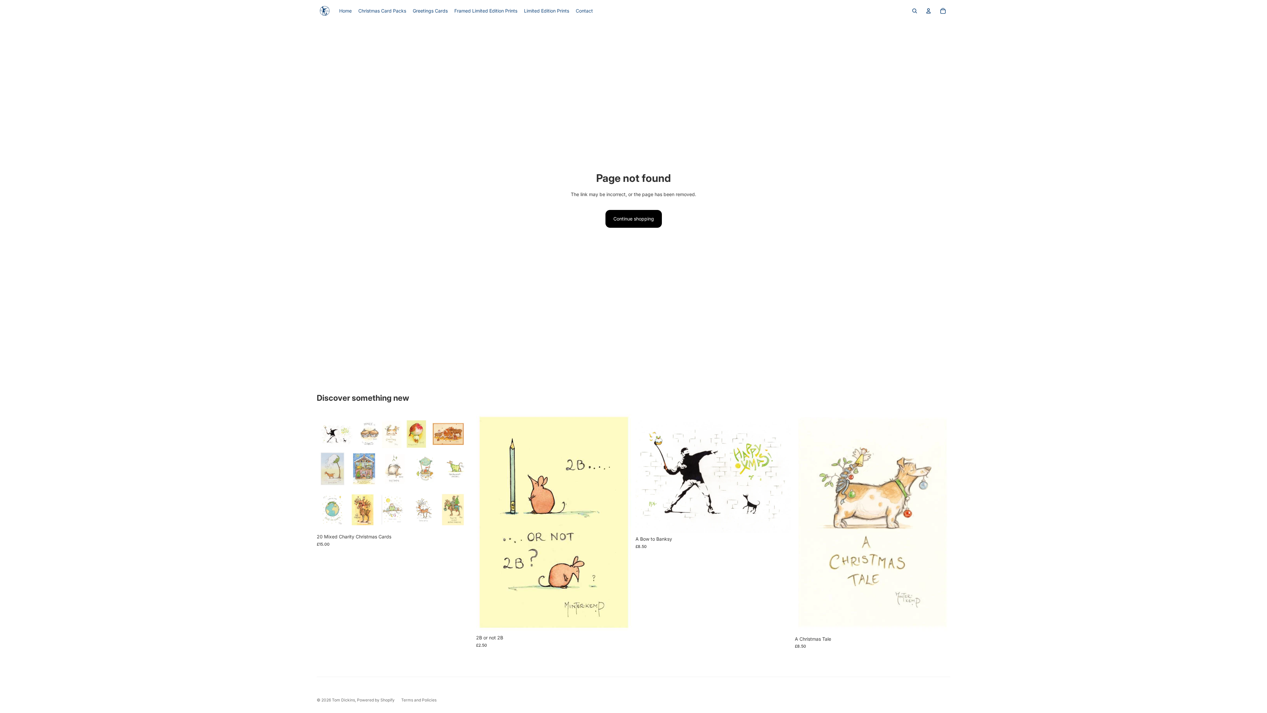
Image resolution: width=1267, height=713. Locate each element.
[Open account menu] (928, 11)
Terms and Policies (419, 699)
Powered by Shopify (376, 699)
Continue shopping (633, 218)
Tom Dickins (343, 699)
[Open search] (914, 11)
